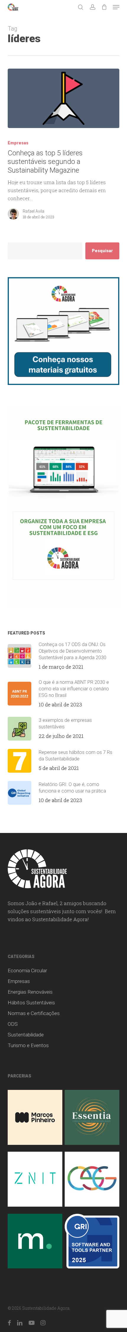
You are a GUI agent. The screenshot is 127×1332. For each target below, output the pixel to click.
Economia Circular (27, 970)
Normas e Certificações (34, 1013)
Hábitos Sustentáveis (31, 1003)
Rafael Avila (33, 211)
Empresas (18, 143)
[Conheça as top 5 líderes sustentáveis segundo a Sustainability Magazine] (63, 98)
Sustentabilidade (26, 1035)
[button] (116, 7)
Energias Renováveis (30, 992)
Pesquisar (102, 250)
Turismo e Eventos (28, 1045)
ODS (13, 1024)
